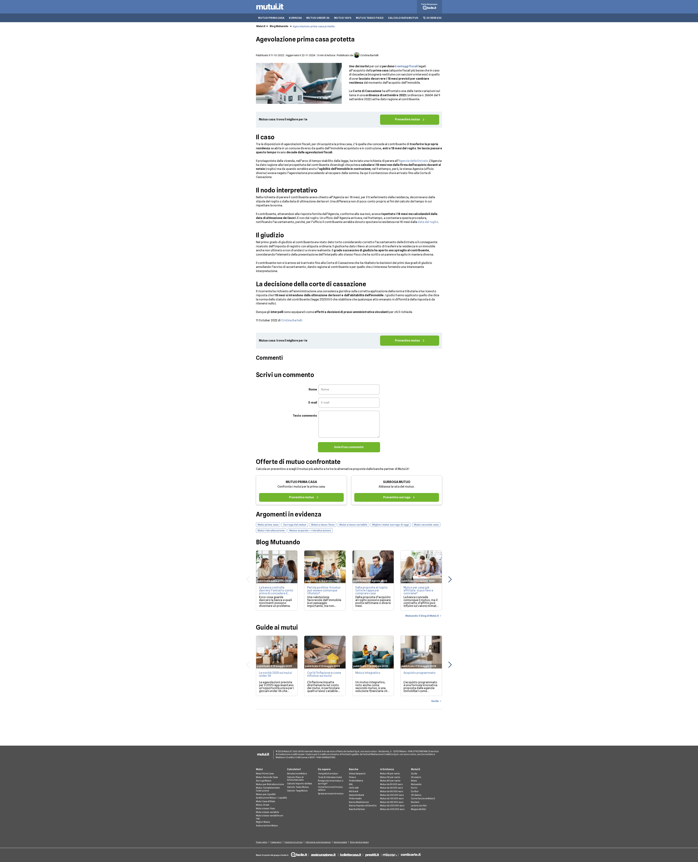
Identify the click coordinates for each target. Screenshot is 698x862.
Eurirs (414, 787)
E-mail (312, 402)
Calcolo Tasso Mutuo (298, 787)
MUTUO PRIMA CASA (271, 17)
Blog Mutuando (279, 26)
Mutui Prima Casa (265, 773)
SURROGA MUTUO (396, 482)
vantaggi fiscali (407, 66)
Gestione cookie (340, 842)
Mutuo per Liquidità (266, 794)
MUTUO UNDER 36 (318, 17)
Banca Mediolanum (359, 802)
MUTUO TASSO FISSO (370, 17)
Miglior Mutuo (263, 822)
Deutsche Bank (356, 795)
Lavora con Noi (419, 805)
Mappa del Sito (418, 809)
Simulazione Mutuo (297, 773)
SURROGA (295, 17)
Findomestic (355, 798)
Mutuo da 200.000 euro (392, 805)
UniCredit (354, 787)
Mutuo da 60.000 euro (391, 787)
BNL (351, 784)
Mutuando (416, 784)
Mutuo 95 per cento (390, 773)
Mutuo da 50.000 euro (391, 784)
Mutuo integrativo (367, 673)
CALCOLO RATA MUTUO (403, 17)
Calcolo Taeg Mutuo (297, 790)
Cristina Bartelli (291, 320)
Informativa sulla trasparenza (318, 842)
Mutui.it (260, 26)
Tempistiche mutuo (328, 773)
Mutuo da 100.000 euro (392, 795)
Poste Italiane (356, 780)
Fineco (352, 777)
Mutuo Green (262, 804)
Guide (414, 773)
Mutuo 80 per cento (390, 780)
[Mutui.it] (270, 10)
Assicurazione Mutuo (267, 825)
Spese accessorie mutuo (331, 793)
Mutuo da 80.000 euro (391, 791)
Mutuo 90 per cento (390, 777)
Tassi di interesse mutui (330, 777)
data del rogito (428, 222)
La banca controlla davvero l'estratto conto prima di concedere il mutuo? (276, 592)
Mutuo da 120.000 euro (392, 798)
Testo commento (305, 415)
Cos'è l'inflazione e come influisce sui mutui (324, 674)
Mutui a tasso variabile (267, 812)
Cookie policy (275, 842)
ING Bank (353, 791)
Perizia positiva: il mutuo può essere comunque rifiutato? (323, 590)
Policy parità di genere (359, 842)
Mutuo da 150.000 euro (392, 802)
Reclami (415, 802)
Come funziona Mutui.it (423, 798)
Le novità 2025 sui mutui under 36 (275, 674)
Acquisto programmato (420, 673)
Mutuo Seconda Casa (267, 777)
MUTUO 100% (343, 17)
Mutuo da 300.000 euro (392, 809)
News (414, 780)
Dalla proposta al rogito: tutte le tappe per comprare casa (371, 590)
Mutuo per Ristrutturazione (270, 784)
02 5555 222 (434, 17)
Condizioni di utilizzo (293, 842)
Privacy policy (261, 842)
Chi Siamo (416, 795)
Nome (313, 389)
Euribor (415, 791)
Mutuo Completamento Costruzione (268, 789)
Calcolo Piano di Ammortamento (295, 778)
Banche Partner (357, 809)
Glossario (416, 777)
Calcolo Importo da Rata (299, 783)
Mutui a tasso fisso (265, 808)
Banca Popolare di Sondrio (363, 805)
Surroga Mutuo (264, 780)
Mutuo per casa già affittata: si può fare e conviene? (418, 590)
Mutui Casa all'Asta (265, 801)
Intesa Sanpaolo (357, 773)
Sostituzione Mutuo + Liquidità (271, 797)
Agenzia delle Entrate (413, 161)
